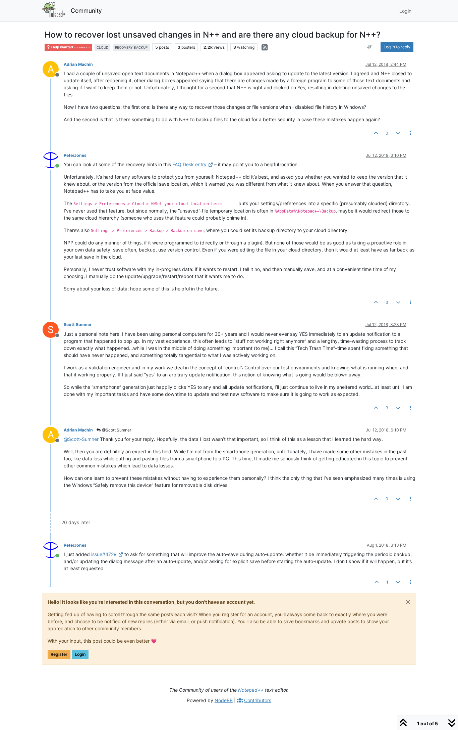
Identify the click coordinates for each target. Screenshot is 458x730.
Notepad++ (251, 690)
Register (59, 654)
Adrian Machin (78, 64)
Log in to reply (397, 46)
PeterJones (75, 155)
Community (86, 10)
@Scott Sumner (116, 429)
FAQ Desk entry (189, 164)
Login (80, 654)
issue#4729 (104, 554)
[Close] (408, 602)
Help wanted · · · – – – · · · (70, 47)
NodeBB (224, 700)
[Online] (53, 160)
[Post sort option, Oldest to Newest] (369, 47)
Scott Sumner (78, 324)
